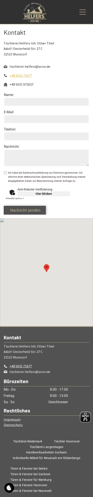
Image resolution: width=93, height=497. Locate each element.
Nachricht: (11, 147)
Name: (9, 95)
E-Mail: (9, 112)
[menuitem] (28, 441)
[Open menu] (82, 12)
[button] (46, 268)
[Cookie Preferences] (9, 488)
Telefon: (10, 129)
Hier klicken (44, 193)
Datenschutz (13, 425)
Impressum (12, 419)
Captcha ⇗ (15, 198)
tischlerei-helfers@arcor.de (30, 66)
